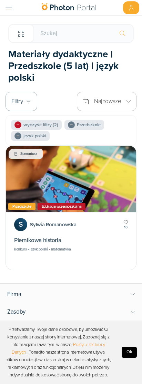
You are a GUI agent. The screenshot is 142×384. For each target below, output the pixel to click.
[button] (71, 294)
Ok (129, 352)
